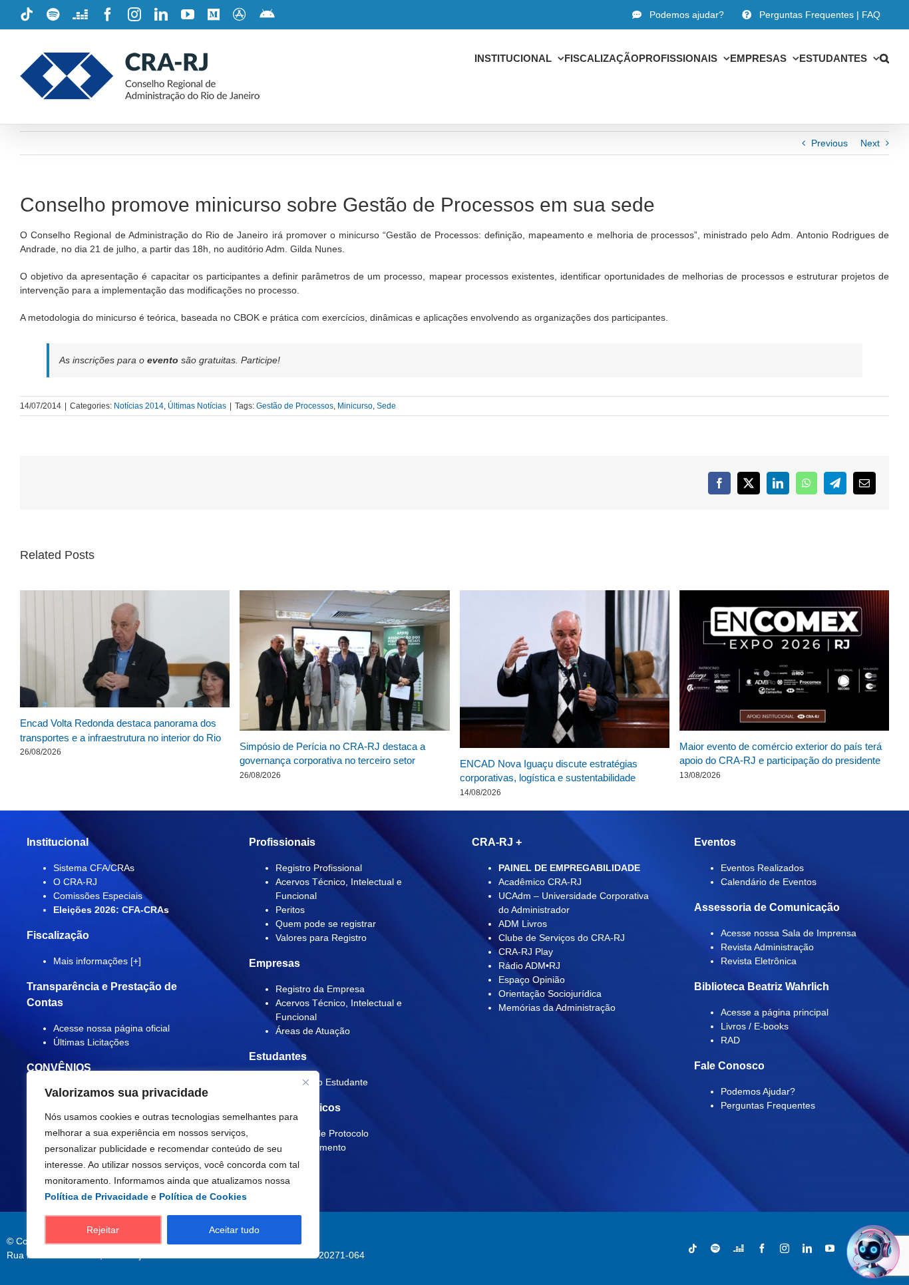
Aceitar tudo (234, 1229)
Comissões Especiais (97, 895)
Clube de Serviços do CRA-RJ (561, 937)
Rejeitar (103, 1229)
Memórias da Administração (557, 1007)
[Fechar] (305, 1082)
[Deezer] (738, 1248)
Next (870, 143)
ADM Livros (522, 923)
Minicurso (355, 406)
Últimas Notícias (197, 406)
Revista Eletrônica (759, 961)
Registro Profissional (318, 867)
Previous (829, 143)
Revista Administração (767, 947)
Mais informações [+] (97, 961)
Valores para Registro (321, 937)
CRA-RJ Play (525, 951)
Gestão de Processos (294, 406)
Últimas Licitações (91, 1042)
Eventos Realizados (762, 867)
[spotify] (715, 1248)
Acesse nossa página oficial (111, 1028)
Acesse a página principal (774, 1012)
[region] (173, 1164)
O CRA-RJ (75, 881)
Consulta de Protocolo (322, 1133)
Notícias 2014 (139, 406)
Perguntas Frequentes (768, 1105)
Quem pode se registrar (325, 923)
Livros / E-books (755, 1026)
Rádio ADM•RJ (529, 965)
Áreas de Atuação (312, 1030)
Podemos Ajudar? (758, 1091)
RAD (730, 1040)
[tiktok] (692, 1248)
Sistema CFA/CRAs (93, 867)
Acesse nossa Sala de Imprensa (788, 933)
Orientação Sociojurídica (550, 993)
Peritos (290, 909)
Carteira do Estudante (321, 1082)
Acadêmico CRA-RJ (540, 881)
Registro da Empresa (320, 989)
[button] (884, 58)
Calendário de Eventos (769, 881)
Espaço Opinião (531, 979)
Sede (386, 406)
